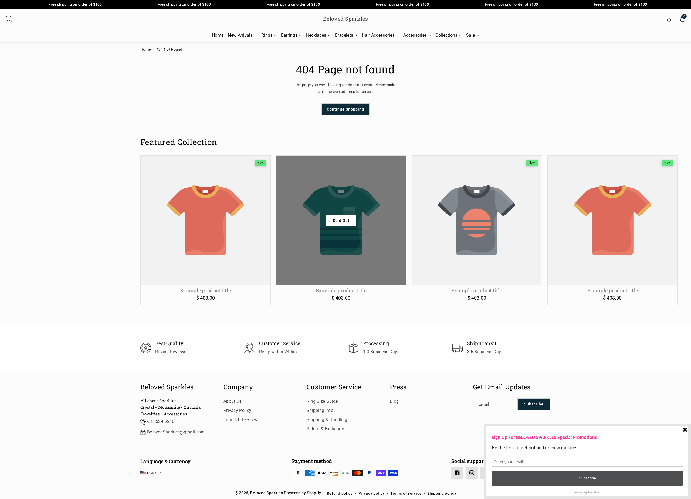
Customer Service (334, 387)
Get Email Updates (501, 387)
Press (398, 387)
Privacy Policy (237, 410)
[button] (8, 18)
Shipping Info (320, 410)
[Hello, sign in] (669, 18)
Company (238, 387)
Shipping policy (441, 493)
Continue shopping (345, 109)
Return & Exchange (325, 428)
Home (145, 49)
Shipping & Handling (327, 419)
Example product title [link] (205, 290)
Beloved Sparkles (167, 387)
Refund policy (340, 493)
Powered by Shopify (302, 493)
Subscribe (534, 404)
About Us (232, 401)
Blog (394, 401)
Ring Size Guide (322, 401)
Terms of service (406, 493)
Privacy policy (371, 493)
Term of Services (240, 419)
